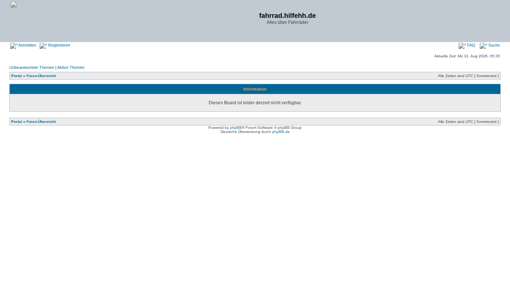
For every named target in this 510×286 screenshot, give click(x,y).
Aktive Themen (70, 67)
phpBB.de (281, 132)
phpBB (236, 127)
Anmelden (27, 45)
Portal (16, 76)
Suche (493, 45)
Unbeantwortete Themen (31, 67)
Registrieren (58, 45)
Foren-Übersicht (41, 76)
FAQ (470, 45)
